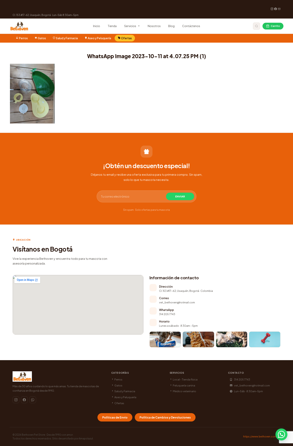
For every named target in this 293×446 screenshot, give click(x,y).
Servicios (130, 26)
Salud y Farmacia (66, 38)
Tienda (112, 26)
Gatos (41, 38)
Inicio (96, 26)
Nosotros (154, 26)
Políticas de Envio (115, 417)
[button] (281, 434)
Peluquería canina (183, 385)
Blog (171, 26)
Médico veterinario (184, 391)
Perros (23, 38)
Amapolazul (86, 438)
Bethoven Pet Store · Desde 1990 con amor (47, 434)
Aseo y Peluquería (99, 38)
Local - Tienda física (185, 379)
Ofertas (126, 38)
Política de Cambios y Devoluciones (165, 417)
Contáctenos (191, 26)
